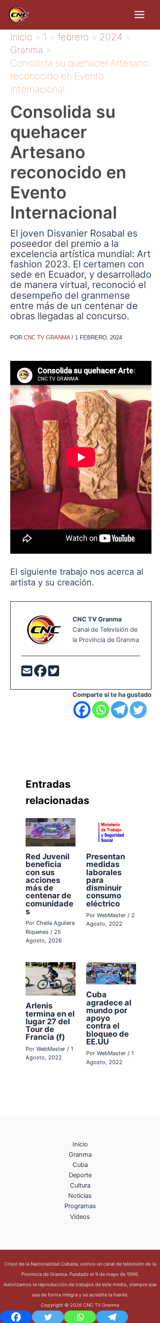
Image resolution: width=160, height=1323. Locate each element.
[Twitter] (53, 673)
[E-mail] (27, 673)
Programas (80, 1206)
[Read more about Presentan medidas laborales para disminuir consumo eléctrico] (111, 832)
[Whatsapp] (100, 709)
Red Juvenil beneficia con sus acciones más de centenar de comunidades (49, 884)
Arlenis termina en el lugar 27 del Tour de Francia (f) (50, 1021)
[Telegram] (119, 709)
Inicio (80, 1144)
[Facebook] (41, 673)
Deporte (80, 1175)
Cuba (80, 1165)
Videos (80, 1217)
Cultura (80, 1185)
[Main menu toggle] (139, 15)
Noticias (80, 1196)
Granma (80, 1154)
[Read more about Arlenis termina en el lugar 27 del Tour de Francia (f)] (51, 978)
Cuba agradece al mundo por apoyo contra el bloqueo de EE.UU (108, 1018)
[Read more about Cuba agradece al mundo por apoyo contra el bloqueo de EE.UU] (111, 973)
